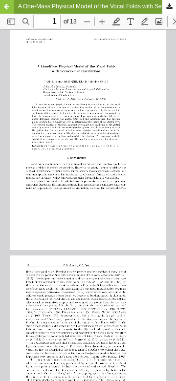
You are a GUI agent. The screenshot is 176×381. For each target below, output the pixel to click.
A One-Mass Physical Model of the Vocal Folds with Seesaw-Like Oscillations (97, 6)
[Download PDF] (169, 7)
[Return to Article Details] (7, 7)
